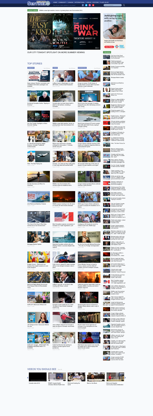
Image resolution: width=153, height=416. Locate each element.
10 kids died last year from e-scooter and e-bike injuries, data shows (118, 276)
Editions (96, 2)
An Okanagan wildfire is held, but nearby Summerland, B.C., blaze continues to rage (117, 255)
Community (62, 2)
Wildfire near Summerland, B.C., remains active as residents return (118, 292)
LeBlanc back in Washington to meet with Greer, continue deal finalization (118, 347)
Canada (70, 2)
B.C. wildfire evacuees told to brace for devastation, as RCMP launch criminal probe (118, 129)
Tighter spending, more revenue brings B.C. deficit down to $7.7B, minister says (118, 172)
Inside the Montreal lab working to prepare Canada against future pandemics (118, 303)
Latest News (32, 10)
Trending (107, 52)
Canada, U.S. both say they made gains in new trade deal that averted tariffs (118, 342)
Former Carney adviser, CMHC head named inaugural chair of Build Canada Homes (117, 90)
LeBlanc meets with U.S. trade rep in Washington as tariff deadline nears (118, 243)
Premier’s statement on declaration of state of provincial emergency (117, 183)
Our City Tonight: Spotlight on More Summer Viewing (118, 165)
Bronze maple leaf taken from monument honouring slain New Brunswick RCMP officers (117, 260)
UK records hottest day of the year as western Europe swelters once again (118, 265)
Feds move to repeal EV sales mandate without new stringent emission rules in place (118, 298)
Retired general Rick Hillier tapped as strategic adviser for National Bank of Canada (118, 188)
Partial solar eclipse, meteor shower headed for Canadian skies (118, 221)
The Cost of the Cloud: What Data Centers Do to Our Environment (117, 57)
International (80, 2)
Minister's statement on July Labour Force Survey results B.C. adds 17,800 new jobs (118, 232)
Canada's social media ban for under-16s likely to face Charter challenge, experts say (118, 320)
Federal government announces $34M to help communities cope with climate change (117, 63)
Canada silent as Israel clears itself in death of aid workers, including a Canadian (118, 353)
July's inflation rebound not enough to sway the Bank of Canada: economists (118, 287)
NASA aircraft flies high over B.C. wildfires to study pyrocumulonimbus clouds (118, 177)
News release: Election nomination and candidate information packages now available (117, 161)
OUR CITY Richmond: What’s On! (117, 94)
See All (60, 369)
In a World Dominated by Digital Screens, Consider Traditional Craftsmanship (117, 139)
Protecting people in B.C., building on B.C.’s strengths (118, 110)
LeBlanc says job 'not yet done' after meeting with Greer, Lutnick (117, 336)
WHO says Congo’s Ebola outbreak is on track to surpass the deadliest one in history (118, 216)
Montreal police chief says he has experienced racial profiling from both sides (117, 238)
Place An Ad (104, 2)
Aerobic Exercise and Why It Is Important (118, 67)
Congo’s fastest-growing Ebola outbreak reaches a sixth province (117, 227)
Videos (88, 2)
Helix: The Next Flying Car (118, 143)
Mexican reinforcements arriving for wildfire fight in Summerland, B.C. (117, 150)
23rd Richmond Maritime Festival (117, 83)
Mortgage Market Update (117, 77)
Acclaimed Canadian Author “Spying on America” (118, 198)
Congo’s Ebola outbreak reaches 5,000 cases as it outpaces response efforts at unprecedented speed (118, 315)
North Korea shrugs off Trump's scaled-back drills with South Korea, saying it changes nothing (118, 331)
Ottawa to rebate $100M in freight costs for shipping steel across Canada (118, 101)
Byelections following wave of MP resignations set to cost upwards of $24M (118, 106)
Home (55, 2)
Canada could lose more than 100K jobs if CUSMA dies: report (117, 155)
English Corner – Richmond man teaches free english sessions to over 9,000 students (118, 118)
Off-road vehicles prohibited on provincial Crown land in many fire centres (118, 122)
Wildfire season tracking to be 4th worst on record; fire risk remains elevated (118, 309)
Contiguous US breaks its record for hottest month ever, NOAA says (117, 133)
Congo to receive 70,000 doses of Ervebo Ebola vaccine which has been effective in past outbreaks (118, 359)
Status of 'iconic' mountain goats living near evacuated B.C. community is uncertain (118, 249)
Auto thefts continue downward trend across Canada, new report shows (118, 194)
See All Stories (47, 68)
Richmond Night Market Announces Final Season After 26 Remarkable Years (118, 73)
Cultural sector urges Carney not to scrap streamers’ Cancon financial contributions (118, 271)
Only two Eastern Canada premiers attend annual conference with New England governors (117, 205)
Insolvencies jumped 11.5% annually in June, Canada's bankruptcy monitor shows (118, 210)
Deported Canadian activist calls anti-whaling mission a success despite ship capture (118, 326)
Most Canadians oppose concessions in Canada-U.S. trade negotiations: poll (118, 281)
